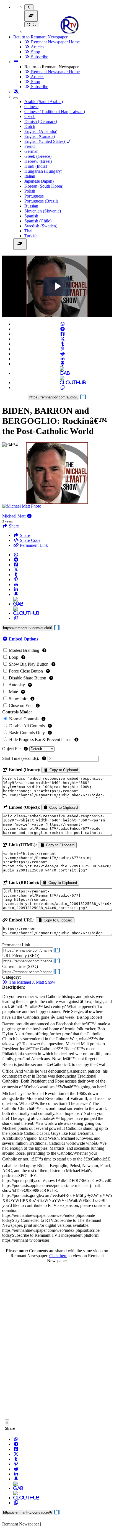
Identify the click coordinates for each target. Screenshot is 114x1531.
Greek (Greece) (37, 156)
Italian (29, 176)
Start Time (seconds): (21, 758)
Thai (28, 231)
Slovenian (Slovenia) (42, 211)
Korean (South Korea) (43, 186)
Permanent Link (33, 545)
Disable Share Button (27, 678)
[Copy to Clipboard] (62, 387)
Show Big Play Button (29, 664)
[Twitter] (62, 339)
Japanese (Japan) (39, 181)
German (31, 151)
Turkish (31, 235)
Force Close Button (26, 671)
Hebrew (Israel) (38, 161)
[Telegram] (62, 329)
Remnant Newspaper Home (55, 42)
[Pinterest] (62, 348)
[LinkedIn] (62, 358)
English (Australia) (40, 131)
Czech (29, 116)
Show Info (18, 698)
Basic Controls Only (27, 732)
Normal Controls (24, 718)
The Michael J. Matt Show (31, 982)
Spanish (31, 216)
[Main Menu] (31, 16)
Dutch (29, 126)
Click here (58, 1255)
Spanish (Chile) (37, 221)
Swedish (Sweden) (40, 226)
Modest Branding (24, 650)
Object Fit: (12, 748)
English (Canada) (39, 136)
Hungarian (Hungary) (43, 171)
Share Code (29, 540)
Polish (29, 191)
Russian (31, 206)
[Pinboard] (62, 363)
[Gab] (62, 373)
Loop (13, 657)
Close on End (21, 705)
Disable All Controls (27, 725)
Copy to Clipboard (63, 770)
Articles (37, 46)
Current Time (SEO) (20, 966)
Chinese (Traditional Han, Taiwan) (54, 111)
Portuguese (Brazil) (41, 201)
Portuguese (34, 196)
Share (24, 535)
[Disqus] (57, 1343)
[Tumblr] (62, 344)
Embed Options (23, 639)
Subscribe (39, 56)
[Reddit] (62, 353)
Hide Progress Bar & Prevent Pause (40, 739)
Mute (13, 691)
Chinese (31, 106)
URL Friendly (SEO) (20, 955)
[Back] (28, 7)
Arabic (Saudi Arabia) (43, 101)
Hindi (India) (35, 166)
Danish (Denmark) (40, 121)
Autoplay (17, 684)
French (30, 146)
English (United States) (45, 141)
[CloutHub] (62, 382)
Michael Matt (14, 516)
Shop (35, 51)
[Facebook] (62, 334)
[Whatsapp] (62, 324)
